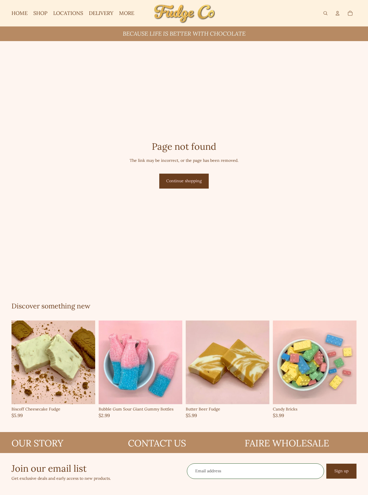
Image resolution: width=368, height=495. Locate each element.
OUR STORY (37, 443)
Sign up (341, 470)
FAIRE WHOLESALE (287, 443)
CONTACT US (157, 443)
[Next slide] (86, 362)
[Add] (86, 395)
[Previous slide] (20, 362)
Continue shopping (184, 180)
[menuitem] (126, 13)
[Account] (337, 13)
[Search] (325, 13)
